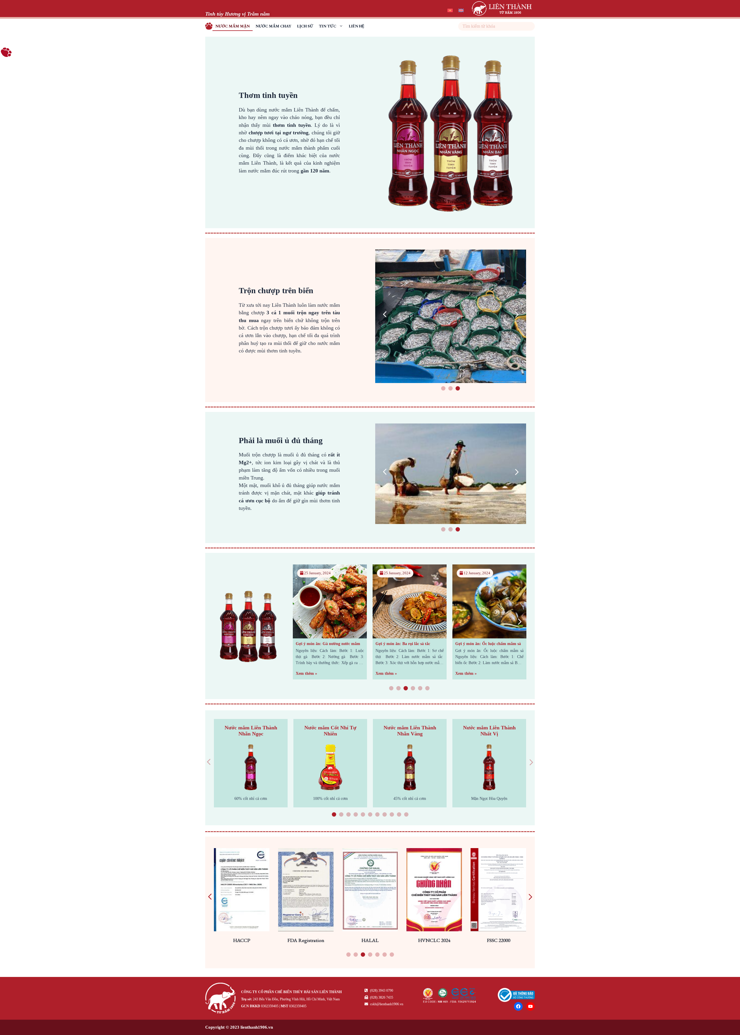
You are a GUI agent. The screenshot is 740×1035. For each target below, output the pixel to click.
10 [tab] (398, 815)
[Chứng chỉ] (449, 1001)
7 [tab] (377, 815)
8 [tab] (384, 815)
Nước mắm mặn (232, 26)
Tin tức (327, 26)
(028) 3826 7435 (381, 997)
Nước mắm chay (273, 26)
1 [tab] (443, 389)
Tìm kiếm (530, 26)
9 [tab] (391, 815)
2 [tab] (450, 389)
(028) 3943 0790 (381, 990)
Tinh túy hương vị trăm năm (210, 27)
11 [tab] (406, 815)
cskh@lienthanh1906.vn (386, 1004)
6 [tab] (427, 688)
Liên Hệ (356, 26)
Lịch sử (305, 26)
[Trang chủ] (221, 999)
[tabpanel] (450, 316)
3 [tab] (457, 389)
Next (516, 314)
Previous (384, 314)
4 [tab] (413, 688)
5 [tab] (420, 688)
